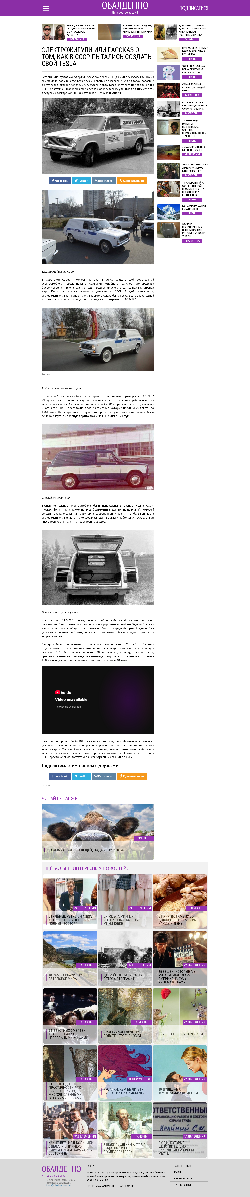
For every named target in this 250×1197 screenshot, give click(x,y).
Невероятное (182, 1178)
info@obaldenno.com (58, 1185)
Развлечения (182, 1165)
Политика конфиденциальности (110, 1186)
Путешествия (182, 1184)
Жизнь (177, 1172)
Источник (46, 785)
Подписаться (193, 8)
